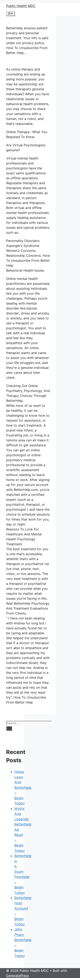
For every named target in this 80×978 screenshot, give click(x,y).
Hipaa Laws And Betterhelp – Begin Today (22, 787)
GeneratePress (17, 975)
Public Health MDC (20, 6)
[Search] (9, 728)
